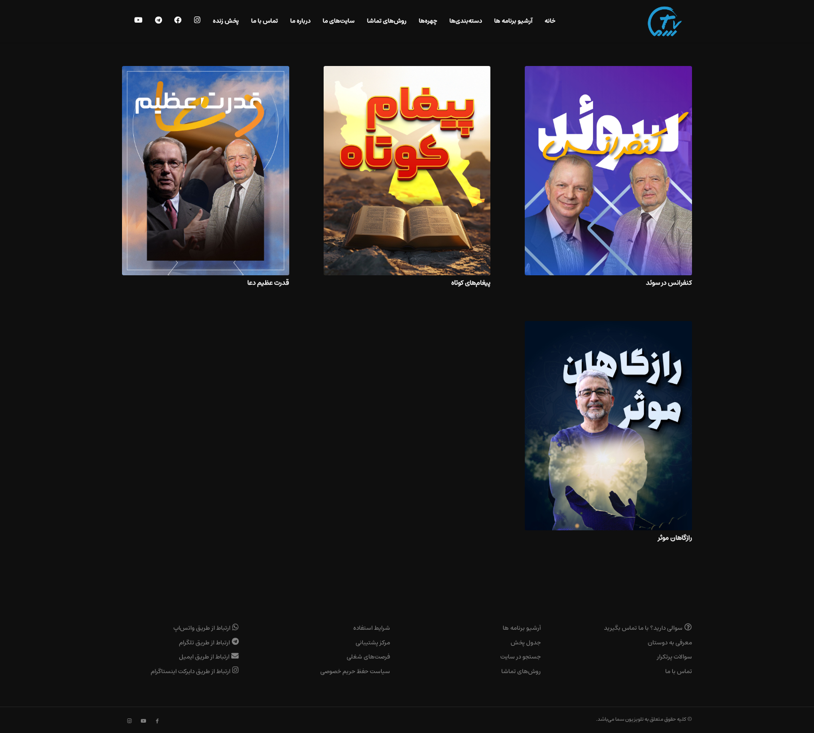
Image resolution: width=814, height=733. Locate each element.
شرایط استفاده (371, 628)
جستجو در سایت (520, 656)
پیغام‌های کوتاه (470, 282)
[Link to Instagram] (129, 721)
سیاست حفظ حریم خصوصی (355, 671)
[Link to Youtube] (143, 721)
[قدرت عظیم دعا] (205, 170)
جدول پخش (526, 642)
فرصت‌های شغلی (368, 656)
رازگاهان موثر (675, 538)
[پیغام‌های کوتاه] (407, 170)
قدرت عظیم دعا (268, 282)
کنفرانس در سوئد (669, 282)
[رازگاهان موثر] (608, 425)
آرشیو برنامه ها (522, 628)
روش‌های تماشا (521, 671)
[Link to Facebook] (157, 721)
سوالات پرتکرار (674, 656)
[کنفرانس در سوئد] (608, 170)
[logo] (665, 21)
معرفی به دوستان (670, 642)
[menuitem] (550, 21)
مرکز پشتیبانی (373, 642)
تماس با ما (678, 671)
